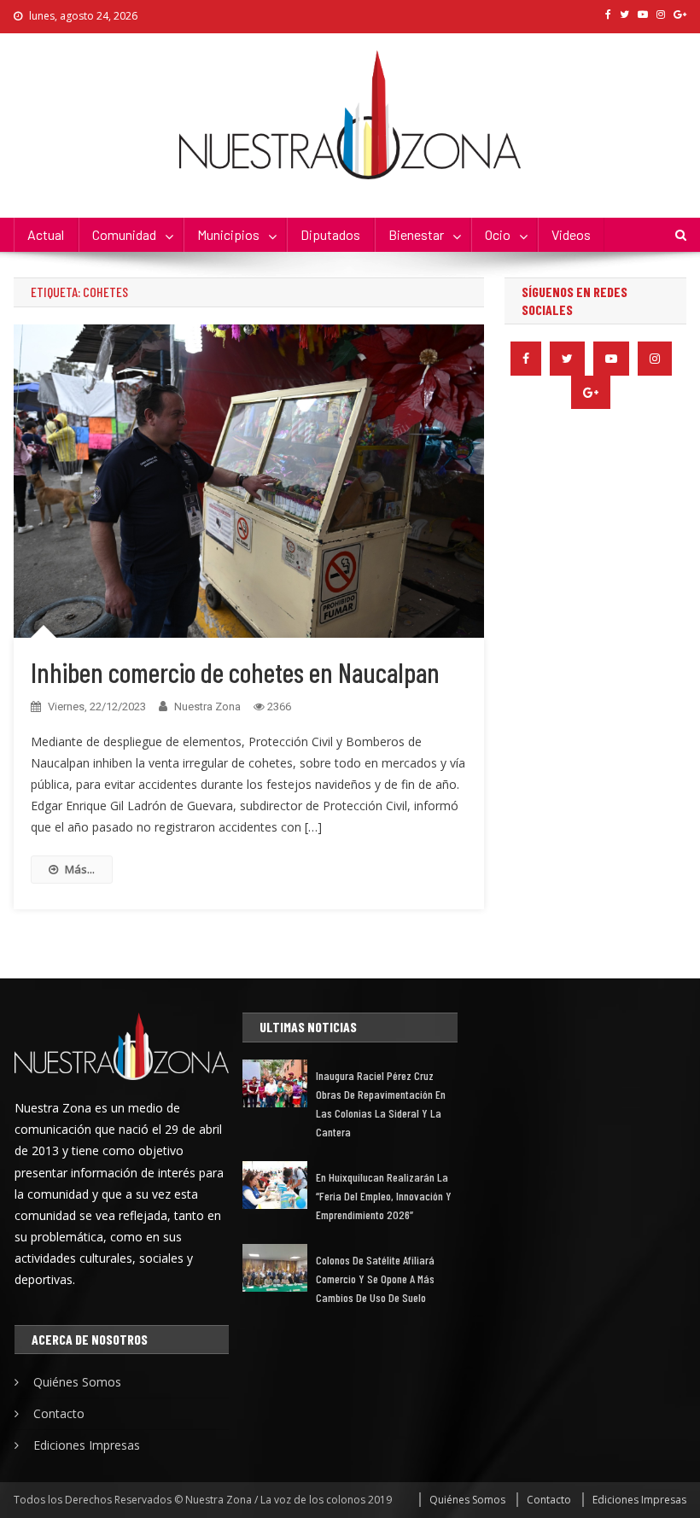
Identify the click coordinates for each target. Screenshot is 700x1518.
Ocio (497, 234)
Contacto (59, 1413)
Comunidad (124, 234)
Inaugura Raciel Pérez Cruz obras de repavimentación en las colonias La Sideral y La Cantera (381, 1103)
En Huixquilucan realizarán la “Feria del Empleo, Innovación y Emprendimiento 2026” (384, 1196)
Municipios (228, 234)
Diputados (330, 234)
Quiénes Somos (77, 1382)
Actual (45, 234)
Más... (80, 869)
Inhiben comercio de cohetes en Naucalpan (235, 672)
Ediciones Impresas (86, 1445)
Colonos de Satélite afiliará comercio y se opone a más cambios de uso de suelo (375, 1278)
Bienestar (416, 234)
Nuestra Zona (207, 706)
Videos (571, 234)
